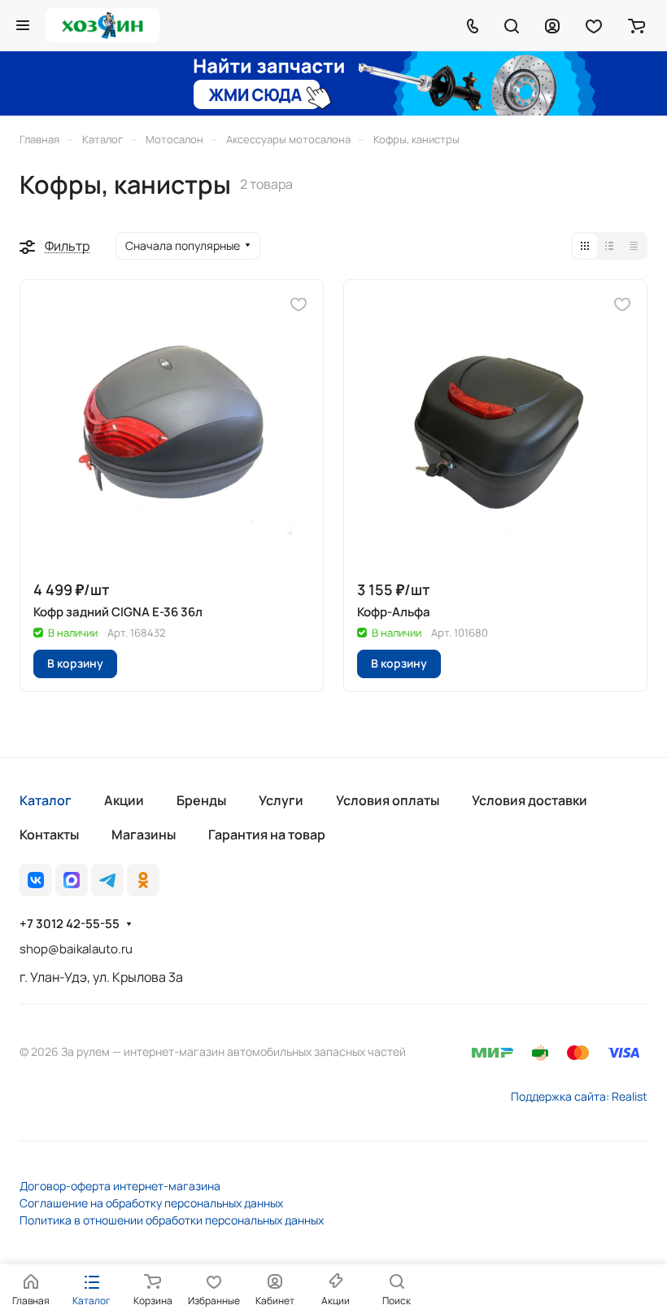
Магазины (143, 834)
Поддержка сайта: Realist (579, 1096)
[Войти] (552, 25)
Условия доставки (529, 800)
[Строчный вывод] (609, 246)
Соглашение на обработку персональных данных (151, 1203)
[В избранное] (298, 304)
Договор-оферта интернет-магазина (120, 1186)
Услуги (281, 800)
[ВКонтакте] (36, 880)
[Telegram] (107, 880)
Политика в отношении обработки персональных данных (172, 1220)
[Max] (71, 880)
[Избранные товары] (594, 25)
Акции (124, 800)
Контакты (49, 834)
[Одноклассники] (143, 880)
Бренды (201, 800)
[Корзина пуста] (636, 25)
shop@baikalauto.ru (76, 948)
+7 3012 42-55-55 (70, 924)
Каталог (46, 800)
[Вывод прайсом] (633, 246)
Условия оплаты (387, 800)
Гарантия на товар (266, 834)
